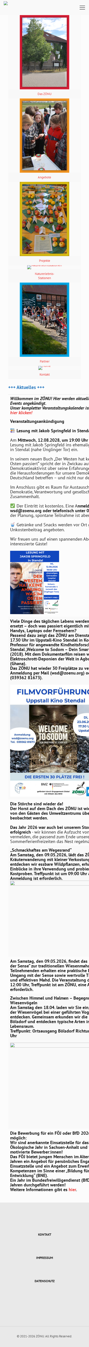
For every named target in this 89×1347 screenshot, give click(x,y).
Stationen (44, 278)
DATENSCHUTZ (45, 1281)
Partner (44, 361)
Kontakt (45, 374)
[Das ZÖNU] (6, 7)
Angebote (44, 177)
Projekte (44, 261)
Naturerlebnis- (44, 274)
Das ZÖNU (44, 94)
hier (72, 1189)
